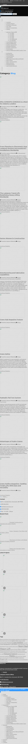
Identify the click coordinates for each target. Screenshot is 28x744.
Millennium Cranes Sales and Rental (14, 58)
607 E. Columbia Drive (6, 11)
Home (5, 19)
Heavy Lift (5, 648)
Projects (5, 67)
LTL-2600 (11, 34)
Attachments (9, 49)
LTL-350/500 (12, 40)
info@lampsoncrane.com (7, 9)
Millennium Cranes (19, 656)
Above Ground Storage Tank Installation (7, 639)
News (4, 68)
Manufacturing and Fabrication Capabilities (10, 201)
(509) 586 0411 (4, 0)
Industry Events (18, 650)
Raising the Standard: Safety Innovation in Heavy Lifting (12, 549)
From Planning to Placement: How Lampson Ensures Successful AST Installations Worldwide (13, 148)
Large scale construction (22, 652)
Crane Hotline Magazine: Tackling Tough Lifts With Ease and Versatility (13, 485)
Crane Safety (5, 354)
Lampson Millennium (11, 43)
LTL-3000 (11, 33)
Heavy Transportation (11, 61)
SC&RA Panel (21, 657)
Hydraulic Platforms (11, 46)
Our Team (8, 26)
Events (7, 646)
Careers (8, 29)
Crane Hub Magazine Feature (11, 320)
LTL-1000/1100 (13, 39)
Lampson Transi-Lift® (11, 32)
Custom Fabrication (21, 644)
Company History (10, 23)
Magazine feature (10, 654)
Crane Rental (9, 57)
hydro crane (12, 650)
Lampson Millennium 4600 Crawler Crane (16, 50)
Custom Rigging (10, 56)
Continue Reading (5, 120)
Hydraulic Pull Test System (10, 398)
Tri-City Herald (21, 659)
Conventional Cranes (11, 42)
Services (5, 51)
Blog (20, 106)
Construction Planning (5, 642)
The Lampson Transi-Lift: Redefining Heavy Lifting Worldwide (10, 195)
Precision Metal (12, 657)
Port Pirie (7, 657)
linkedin (5, 4)
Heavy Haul (23, 646)
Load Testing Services (11, 65)
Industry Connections (11, 27)
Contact (5, 70)
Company (5, 20)
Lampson (23, 650)
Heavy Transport (22, 649)
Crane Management (5, 644)
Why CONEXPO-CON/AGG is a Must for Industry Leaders (14, 103)
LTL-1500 (11, 36)
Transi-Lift (3, 659)
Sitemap (7, 690)
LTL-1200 (11, 37)
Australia (9, 640)
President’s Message (11, 25)
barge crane (15, 640)
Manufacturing (9, 54)
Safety (17, 657)
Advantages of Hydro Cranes (11, 441)
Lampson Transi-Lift (13, 652)
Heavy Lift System (14, 649)
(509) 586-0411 (5, 8)
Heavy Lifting (9, 60)
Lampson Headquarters (4, 652)
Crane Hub (25, 642)
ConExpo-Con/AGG (21, 640)
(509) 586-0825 (5, 684)
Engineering (9, 53)
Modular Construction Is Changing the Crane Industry (11, 523)
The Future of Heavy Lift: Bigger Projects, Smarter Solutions (13, 540)
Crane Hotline (17, 642)
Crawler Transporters (11, 44)
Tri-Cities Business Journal (13, 659)
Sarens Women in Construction (12, 238)
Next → (5, 496)
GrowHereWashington (13, 646)
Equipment (6, 30)
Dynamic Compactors (11, 47)
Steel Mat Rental (10, 64)
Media (12, 656)
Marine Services (10, 63)
